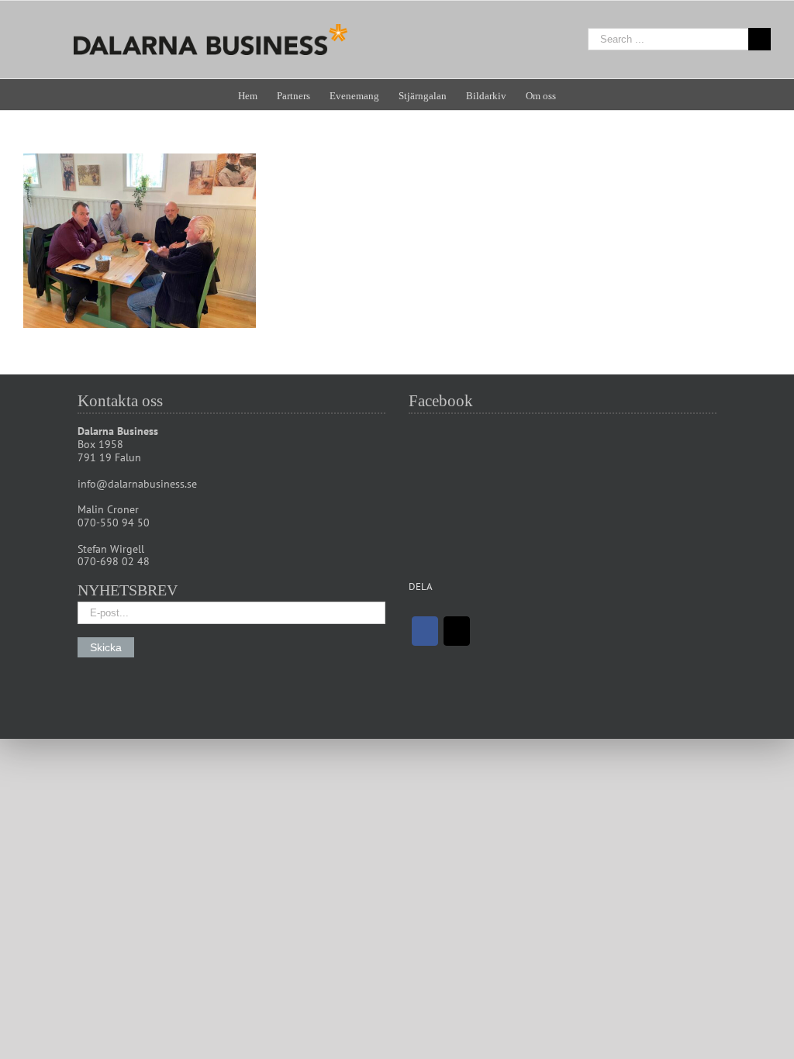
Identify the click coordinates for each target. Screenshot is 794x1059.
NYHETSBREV (128, 589)
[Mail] (457, 631)
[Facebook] (425, 631)
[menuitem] (257, 94)
